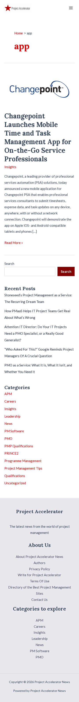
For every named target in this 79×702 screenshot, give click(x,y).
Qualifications (14, 476)
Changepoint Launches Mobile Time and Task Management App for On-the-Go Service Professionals (37, 137)
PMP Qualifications (18, 446)
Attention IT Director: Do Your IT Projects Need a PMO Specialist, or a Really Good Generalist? (35, 333)
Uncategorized (15, 483)
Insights (10, 167)
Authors (39, 563)
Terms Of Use (39, 581)
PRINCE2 (11, 453)
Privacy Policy (39, 569)
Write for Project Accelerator (39, 575)
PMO (8, 438)
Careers (10, 401)
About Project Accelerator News (39, 557)
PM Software (14, 431)
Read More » (13, 243)
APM (8, 394)
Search (9, 264)
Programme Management (22, 461)
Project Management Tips (23, 468)
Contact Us (39, 600)
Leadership (12, 416)
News (8, 423)
